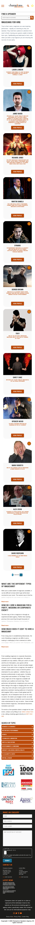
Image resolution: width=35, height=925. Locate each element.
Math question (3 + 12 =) (10, 850)
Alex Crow (17, 509)
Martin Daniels (18, 202)
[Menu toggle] (2, 6)
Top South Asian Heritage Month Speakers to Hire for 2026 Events (9, 888)
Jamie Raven (17, 114)
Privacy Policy (17, 916)
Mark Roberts (17, 465)
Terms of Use (9, 916)
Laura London (17, 70)
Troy (18, 333)
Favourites (32, 6)
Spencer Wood (17, 421)
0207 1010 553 (8, 877)
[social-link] (14, 913)
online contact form (27, 712)
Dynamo (17, 246)
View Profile (17, 84)
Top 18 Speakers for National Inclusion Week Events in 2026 (9, 892)
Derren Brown (17, 289)
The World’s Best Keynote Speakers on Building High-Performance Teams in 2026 (9, 883)
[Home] (16, 5)
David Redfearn (17, 553)
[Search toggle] (28, 6)
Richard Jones (17, 158)
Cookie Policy (25, 916)
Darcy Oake (17, 377)
